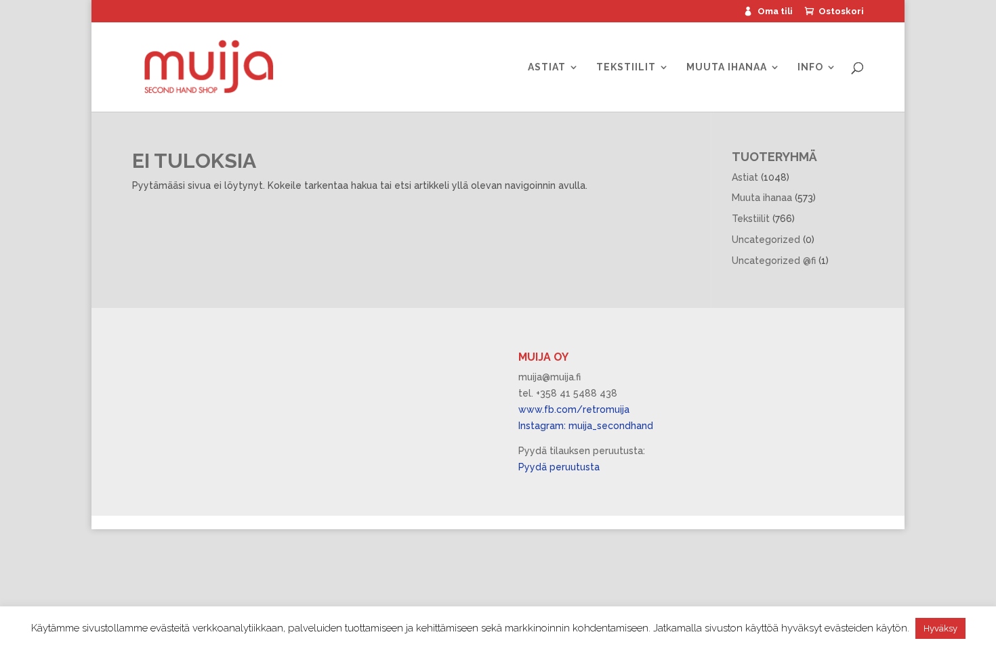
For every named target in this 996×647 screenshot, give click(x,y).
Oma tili (775, 11)
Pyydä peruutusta (559, 467)
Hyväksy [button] (940, 628)
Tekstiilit (626, 67)
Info (810, 67)
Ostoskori (841, 11)
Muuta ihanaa (726, 67)
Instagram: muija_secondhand (585, 425)
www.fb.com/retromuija (573, 409)
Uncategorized (766, 239)
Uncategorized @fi (774, 260)
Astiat (547, 67)
